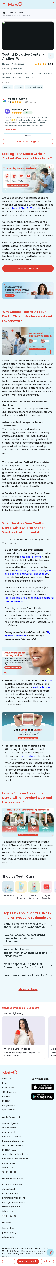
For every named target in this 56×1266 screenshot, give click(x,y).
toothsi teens (9, 1127)
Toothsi (11, 13)
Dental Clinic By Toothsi (25, 208)
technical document (12, 1145)
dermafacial (8, 1189)
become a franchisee (13, 1141)
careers (6, 1096)
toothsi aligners (10, 1123)
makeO (6, 1100)
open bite (15, 574)
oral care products (11, 1136)
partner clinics (9, 1163)
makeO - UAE (9, 1149)
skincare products (11, 1206)
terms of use (8, 1228)
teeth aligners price (16, 598)
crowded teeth (36, 570)
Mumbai (20, 13)
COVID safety (9, 1092)
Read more (10, 129)
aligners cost (8, 1132)
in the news (8, 1087)
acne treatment (10, 1193)
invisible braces (41, 687)
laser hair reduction (12, 1184)
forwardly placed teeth (35, 574)
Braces (49, 680)
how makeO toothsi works (15, 1158)
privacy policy (9, 1232)
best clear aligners (30, 556)
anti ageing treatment (13, 1202)
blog (4, 1083)
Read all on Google (27, 141)
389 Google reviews (12, 68)
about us (6, 1078)
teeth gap (21, 570)
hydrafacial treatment (13, 1197)
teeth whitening (28, 756)
